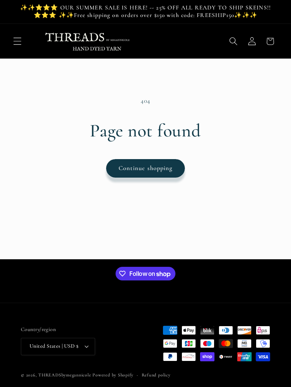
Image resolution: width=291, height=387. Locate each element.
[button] (17, 41)
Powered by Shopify (112, 375)
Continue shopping (146, 168)
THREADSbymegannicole (64, 375)
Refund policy (156, 375)
